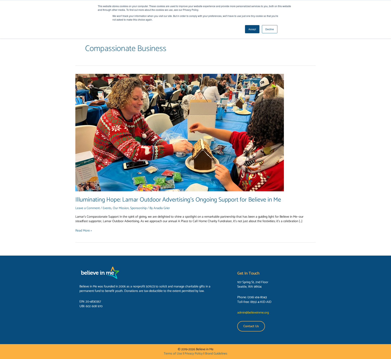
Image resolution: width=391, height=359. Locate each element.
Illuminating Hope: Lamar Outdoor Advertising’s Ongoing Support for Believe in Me (178, 200)
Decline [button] (269, 29)
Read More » (83, 230)
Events (107, 208)
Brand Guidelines (216, 353)
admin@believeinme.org (253, 312)
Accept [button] (252, 29)
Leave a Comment (87, 208)
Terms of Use (173, 353)
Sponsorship (138, 208)
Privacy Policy (194, 353)
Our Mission (121, 208)
